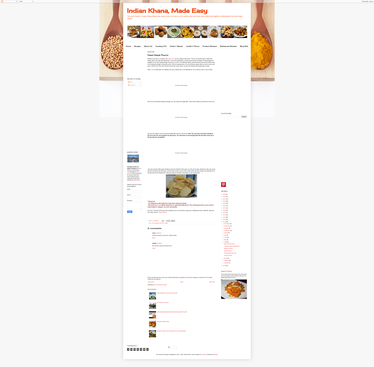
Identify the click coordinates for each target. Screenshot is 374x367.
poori (161, 223)
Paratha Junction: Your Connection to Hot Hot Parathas (171, 331)
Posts (131, 82)
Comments (132, 85)
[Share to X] (171, 221)
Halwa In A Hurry (228, 248)
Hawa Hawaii (162, 212)
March (226, 258)
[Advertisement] (133, 63)
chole (153, 223)
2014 (224, 215)
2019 (224, 203)
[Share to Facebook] (172, 221)
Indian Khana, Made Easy (167, 10)
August (226, 232)
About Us (148, 46)
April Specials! (228, 251)
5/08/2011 (158, 233)
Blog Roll (244, 46)
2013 (224, 217)
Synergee (203, 354)
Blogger (216, 354)
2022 (224, 196)
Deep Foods (157, 205)
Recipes (137, 46)
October (226, 228)
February (226, 260)
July (225, 235)
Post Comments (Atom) (161, 284)
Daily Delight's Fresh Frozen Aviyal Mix (167, 293)
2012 (224, 219)
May (225, 239)
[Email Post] (162, 220)
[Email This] (167, 221)
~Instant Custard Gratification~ (232, 246)
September (227, 230)
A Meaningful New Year (230, 253)
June (225, 237)
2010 (224, 265)
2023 (224, 194)
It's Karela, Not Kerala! (163, 302)
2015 (224, 212)
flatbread (157, 223)
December (227, 223)
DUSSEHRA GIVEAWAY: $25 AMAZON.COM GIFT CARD (172, 312)
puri (164, 223)
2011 (224, 221)
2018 (224, 205)
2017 (224, 208)
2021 (224, 199)
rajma (166, 223)
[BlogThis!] (169, 221)
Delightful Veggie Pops (163, 321)
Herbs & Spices (176, 46)
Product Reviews (210, 46)
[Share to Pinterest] (174, 221)
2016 (224, 210)
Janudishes (156, 220)
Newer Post (151, 282)
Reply (153, 238)
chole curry (171, 58)
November (227, 226)
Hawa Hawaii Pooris (229, 244)
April (225, 242)
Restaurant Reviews (228, 46)
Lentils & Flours (192, 46)
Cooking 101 (161, 46)
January (226, 263)
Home (128, 46)
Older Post (212, 282)
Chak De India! (228, 255)
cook (128, 171)
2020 (224, 201)
